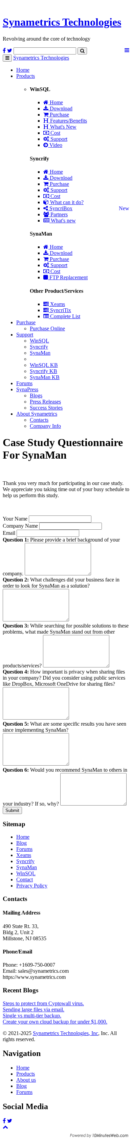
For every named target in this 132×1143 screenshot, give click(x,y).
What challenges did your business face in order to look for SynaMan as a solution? (61, 583)
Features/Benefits (68, 121)
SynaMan (40, 353)
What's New (62, 127)
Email (9, 533)
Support (58, 139)
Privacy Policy (31, 885)
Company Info (45, 426)
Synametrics (62, 22)
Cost (54, 133)
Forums (24, 383)
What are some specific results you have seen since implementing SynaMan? (64, 727)
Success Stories (46, 408)
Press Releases (45, 401)
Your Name (15, 519)
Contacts (39, 420)
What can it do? (66, 202)
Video (55, 145)
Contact (24, 879)
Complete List (64, 316)
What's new (62, 220)
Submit (12, 810)
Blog (21, 843)
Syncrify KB (43, 371)
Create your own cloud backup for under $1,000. (55, 1022)
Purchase (58, 114)
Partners (58, 214)
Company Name (20, 526)
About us (26, 1080)
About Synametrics (36, 414)
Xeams (57, 304)
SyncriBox (60, 208)
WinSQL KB (44, 365)
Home (22, 70)
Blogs (36, 395)
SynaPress (27, 389)
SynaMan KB (45, 377)
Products (25, 76)
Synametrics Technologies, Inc (65, 1033)
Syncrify (39, 347)
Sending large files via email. (33, 1009)
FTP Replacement (68, 277)
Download (60, 108)
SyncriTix (60, 310)
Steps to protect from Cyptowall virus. (43, 1003)
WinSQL (39, 341)
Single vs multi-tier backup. (32, 1015)
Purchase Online (47, 328)
